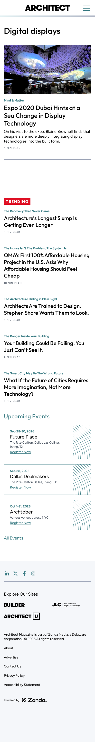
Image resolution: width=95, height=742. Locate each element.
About (8, 648)
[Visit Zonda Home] (25, 700)
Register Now (20, 452)
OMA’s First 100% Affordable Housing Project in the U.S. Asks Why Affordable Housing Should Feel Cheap (47, 265)
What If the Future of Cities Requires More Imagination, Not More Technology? (46, 387)
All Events (13, 538)
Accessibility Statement (22, 685)
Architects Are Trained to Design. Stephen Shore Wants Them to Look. (46, 309)
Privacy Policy (14, 676)
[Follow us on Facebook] (24, 573)
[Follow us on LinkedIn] (7, 573)
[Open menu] (87, 8)
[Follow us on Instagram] (33, 573)
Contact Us (12, 666)
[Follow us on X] (16, 573)
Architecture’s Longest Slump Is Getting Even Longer (40, 221)
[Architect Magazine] (47, 8)
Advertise (11, 657)
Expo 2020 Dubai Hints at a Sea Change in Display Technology (42, 115)
